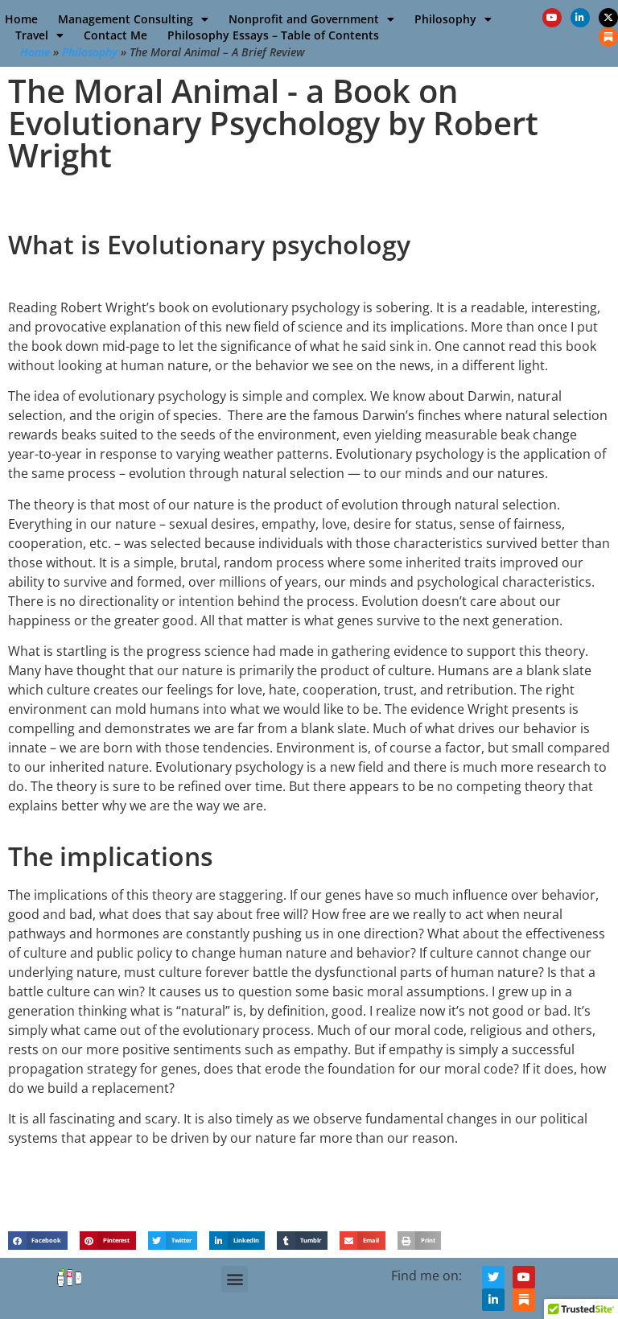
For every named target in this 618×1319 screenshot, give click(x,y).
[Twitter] (493, 1277)
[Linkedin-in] (580, 17)
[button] (38, 1240)
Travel (31, 35)
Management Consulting (125, 19)
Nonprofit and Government (304, 19)
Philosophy (445, 19)
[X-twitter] (608, 17)
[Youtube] (552, 17)
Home (21, 19)
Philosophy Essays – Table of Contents (273, 35)
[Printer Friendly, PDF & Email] (69, 1285)
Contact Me (115, 35)
